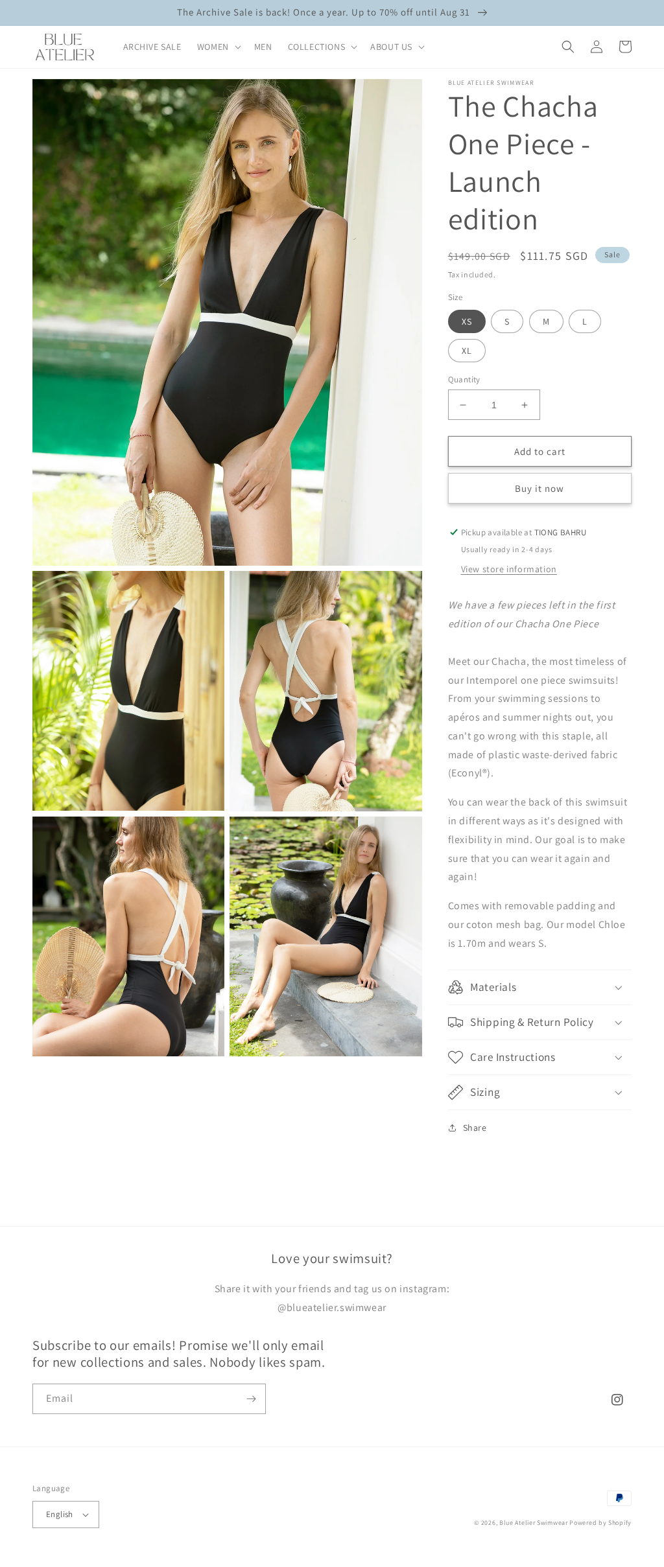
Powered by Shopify (600, 1522)
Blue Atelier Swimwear (533, 1522)
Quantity (464, 379)
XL (467, 350)
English (59, 1514)
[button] (217, 46)
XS (467, 321)
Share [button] (475, 1127)
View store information (509, 569)
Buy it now (539, 488)
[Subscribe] (251, 1399)
